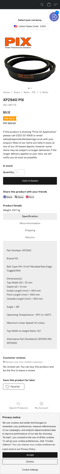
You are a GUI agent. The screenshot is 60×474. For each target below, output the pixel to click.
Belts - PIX (30, 92)
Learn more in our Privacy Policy (18, 449)
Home (6, 92)
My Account (41, 408)
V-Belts (44, 92)
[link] (30, 469)
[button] (42, 4)
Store (17, 92)
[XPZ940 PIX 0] (30, 61)
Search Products (18, 408)
